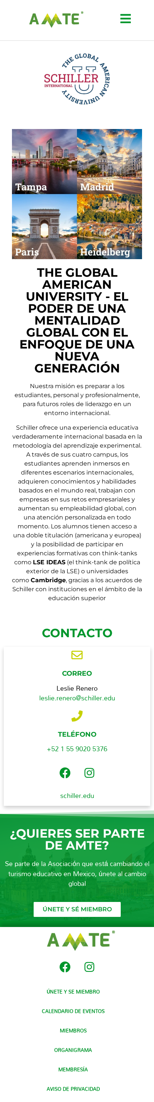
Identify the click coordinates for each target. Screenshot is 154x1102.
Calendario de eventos (73, 1011)
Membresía (73, 1069)
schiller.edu (77, 795)
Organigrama (73, 1050)
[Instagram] (89, 773)
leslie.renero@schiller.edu (77, 698)
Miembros (73, 1030)
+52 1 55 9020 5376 (77, 748)
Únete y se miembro (73, 992)
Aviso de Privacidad (73, 1089)
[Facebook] (65, 773)
